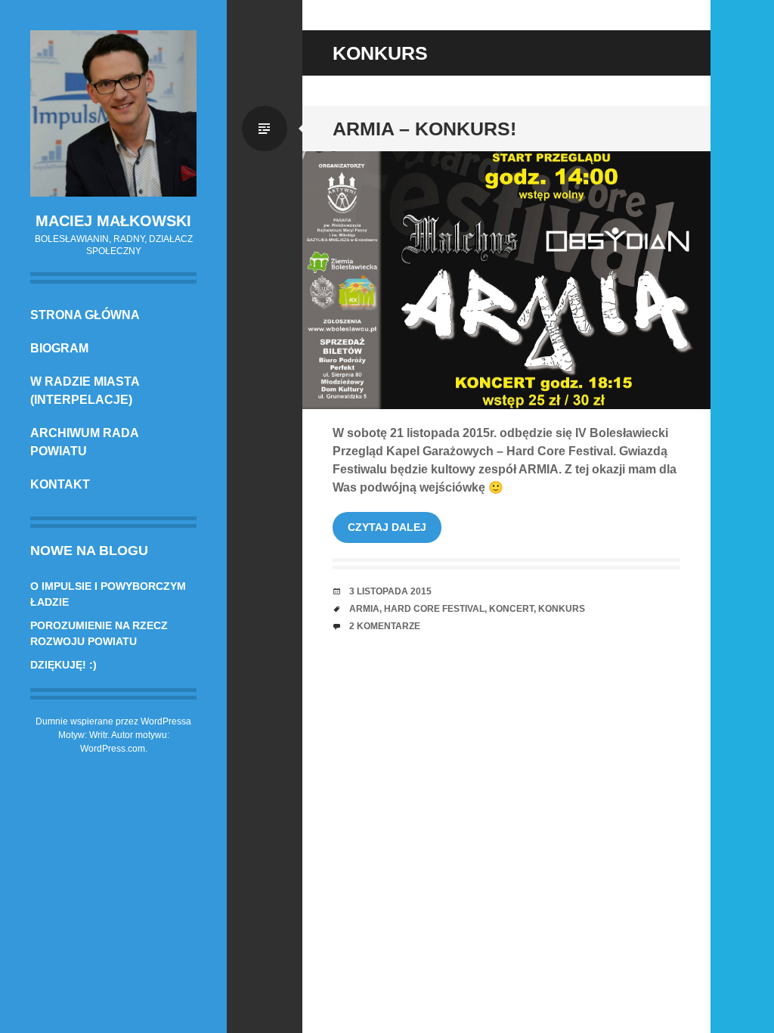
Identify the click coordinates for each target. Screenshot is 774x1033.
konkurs (561, 608)
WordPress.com (112, 748)
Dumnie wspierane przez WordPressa (113, 721)
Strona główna (85, 315)
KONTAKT (60, 484)
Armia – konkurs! (424, 128)
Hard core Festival (434, 608)
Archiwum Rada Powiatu (84, 442)
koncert (511, 608)
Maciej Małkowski (113, 220)
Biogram (59, 348)
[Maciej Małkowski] (113, 113)
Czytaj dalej (387, 527)
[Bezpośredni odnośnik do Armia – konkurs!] (506, 280)
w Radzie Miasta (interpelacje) (84, 390)
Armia (364, 608)
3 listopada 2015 (390, 591)
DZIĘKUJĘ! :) (63, 665)
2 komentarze (384, 626)
